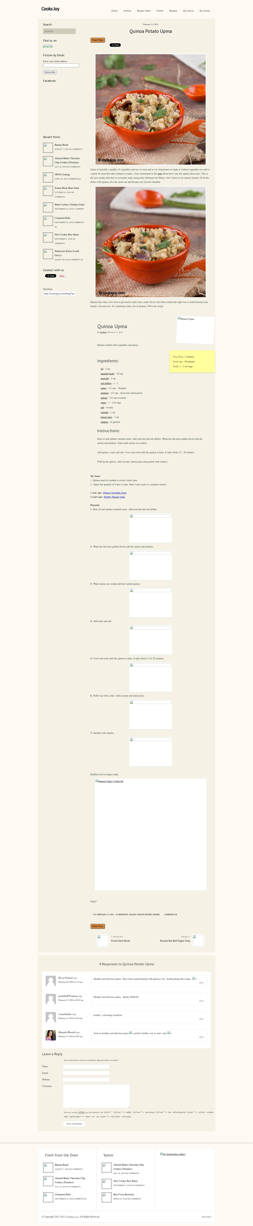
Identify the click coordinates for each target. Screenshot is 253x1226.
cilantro (104, 422)
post (160, 173)
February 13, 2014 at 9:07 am (70, 1036)
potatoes (105, 393)
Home (114, 10)
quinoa (104, 397)
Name (45, 1066)
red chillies (106, 383)
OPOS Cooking (62, 174)
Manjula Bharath (67, 1032)
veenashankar (65, 1014)
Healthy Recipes (144, 914)
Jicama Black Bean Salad (67, 187)
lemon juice (106, 417)
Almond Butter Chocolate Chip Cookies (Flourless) (67, 160)
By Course (188, 10)
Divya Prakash (66, 977)
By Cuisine (205, 10)
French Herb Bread (120, 940)
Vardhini (103, 332)
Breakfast (123, 914)
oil (102, 368)
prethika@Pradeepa (68, 996)
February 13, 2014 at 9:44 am (70, 1018)
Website (46, 1079)
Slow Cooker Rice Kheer (67, 234)
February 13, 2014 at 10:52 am (71, 1000)
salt (102, 407)
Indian (156, 914)
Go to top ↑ (207, 1216)
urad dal (105, 378)
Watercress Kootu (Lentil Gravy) (67, 253)
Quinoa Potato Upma (150, 31)
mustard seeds (107, 373)
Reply (201, 983)
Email (45, 1072)
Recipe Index (144, 10)
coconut (104, 412)
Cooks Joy (50, 8)
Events (160, 10)
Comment (47, 1086)
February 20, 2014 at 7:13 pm (71, 982)
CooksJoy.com (72, 1216)
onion (103, 388)
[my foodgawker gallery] (173, 1154)
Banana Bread (61, 144)
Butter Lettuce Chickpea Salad (69, 204)
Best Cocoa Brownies (123, 1194)
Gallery (132, 914)
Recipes (173, 10)
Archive (127, 10)
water (103, 402)
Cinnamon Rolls (62, 218)
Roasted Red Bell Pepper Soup (175, 940)
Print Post (97, 40)
